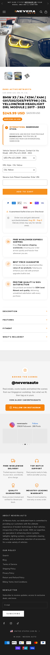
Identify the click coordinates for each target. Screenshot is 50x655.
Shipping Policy (9, 568)
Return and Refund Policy (13, 577)
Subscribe (13, 613)
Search (6, 555)
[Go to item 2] (18, 76)
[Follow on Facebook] (4, 623)
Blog (5, 560)
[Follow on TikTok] (18, 623)
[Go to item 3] (27, 76)
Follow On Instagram (26, 408)
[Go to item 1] (8, 76)
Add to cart (25, 192)
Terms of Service (10, 564)
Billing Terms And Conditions (15, 582)
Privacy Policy (8, 573)
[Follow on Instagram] (11, 623)
